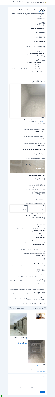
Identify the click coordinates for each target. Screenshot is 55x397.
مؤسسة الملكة (41, 24)
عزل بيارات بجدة (43, 364)
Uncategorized (23, 338)
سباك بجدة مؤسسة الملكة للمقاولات (22, 342)
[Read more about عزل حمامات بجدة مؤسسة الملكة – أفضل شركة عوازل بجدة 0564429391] (43, 367)
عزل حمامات (16, 1)
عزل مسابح (25, 3)
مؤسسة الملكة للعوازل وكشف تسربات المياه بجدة (35, 2)
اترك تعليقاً (26, 338)
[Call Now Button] (1, 396)
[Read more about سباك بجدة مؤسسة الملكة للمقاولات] (25, 340)
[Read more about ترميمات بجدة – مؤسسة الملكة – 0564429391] (18, 324)
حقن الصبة (13, 1)
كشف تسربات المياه (21, 1)
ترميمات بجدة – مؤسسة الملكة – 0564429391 (20, 337)
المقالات (25, 1)
